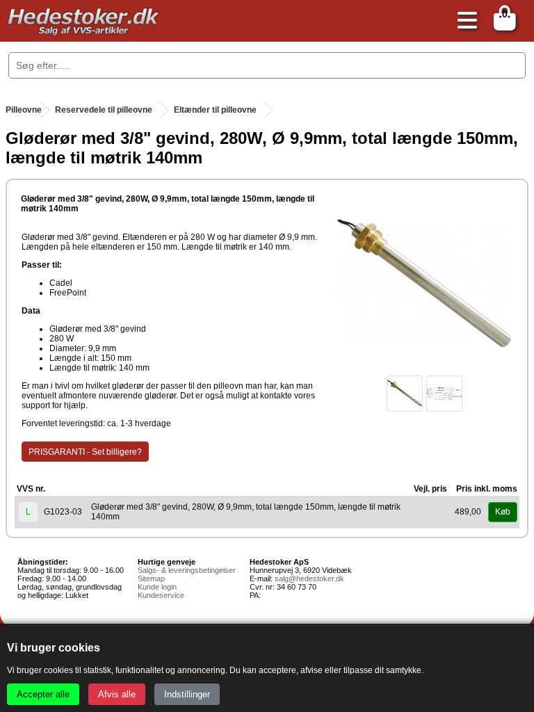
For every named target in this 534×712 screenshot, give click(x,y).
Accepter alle (43, 694)
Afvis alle (117, 694)
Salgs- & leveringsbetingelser (187, 570)
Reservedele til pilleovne (103, 110)
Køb (502, 512)
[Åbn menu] (464, 21)
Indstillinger (187, 694)
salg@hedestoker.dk (309, 578)
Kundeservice (161, 595)
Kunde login (157, 587)
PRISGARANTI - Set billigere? (85, 452)
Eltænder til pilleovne (215, 110)
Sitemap (151, 578)
